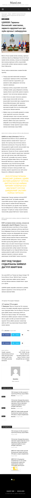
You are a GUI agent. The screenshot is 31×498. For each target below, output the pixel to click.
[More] (22, 334)
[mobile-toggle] (2, 9)
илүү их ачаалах (15, 470)
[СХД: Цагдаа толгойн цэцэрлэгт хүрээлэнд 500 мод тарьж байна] (6, 394)
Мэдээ (9, 14)
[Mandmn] (3, 330)
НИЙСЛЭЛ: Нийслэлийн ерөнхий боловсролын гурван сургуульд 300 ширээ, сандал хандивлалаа (19, 413)
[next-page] (5, 420)
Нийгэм (7, 19)
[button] (29, 9)
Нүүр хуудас (4, 14)
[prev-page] (3, 420)
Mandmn (7, 330)
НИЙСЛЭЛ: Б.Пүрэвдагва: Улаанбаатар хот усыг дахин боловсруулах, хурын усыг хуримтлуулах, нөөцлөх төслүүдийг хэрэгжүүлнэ (18, 462)
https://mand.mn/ (15, 381)
